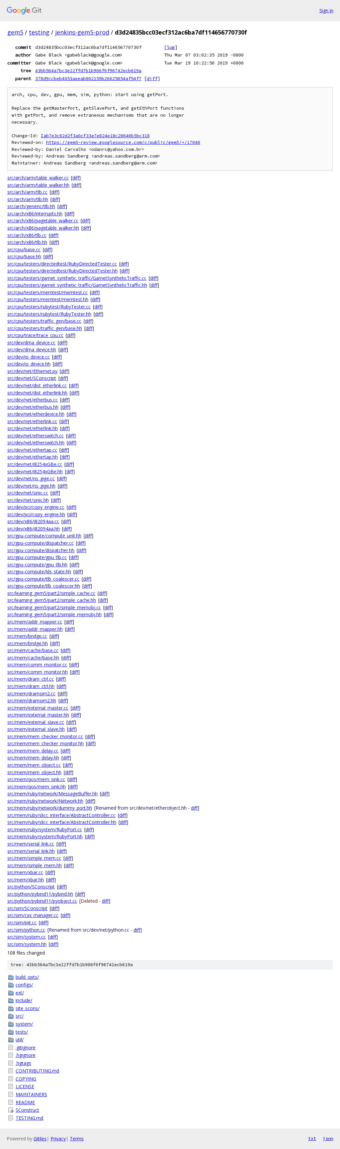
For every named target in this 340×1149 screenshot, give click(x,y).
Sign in (326, 10)
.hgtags (23, 1063)
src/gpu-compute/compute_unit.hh (44, 535)
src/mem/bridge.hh (27, 643)
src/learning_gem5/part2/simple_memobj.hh (54, 614)
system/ (24, 1024)
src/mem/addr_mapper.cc (34, 622)
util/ (20, 1039)
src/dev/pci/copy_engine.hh (36, 514)
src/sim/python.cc (26, 930)
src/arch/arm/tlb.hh (27, 199)
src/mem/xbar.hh (25, 879)
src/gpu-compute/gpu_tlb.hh (37, 564)
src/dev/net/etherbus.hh (32, 407)
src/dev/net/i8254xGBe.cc (34, 464)
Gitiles (40, 1138)
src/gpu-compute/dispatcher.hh (40, 550)
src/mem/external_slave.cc (35, 722)
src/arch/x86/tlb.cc (26, 235)
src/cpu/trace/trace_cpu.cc (35, 335)
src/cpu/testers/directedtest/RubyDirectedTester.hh (62, 271)
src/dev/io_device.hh (28, 364)
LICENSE (25, 1086)
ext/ (20, 992)
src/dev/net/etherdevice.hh (35, 414)
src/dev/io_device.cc (28, 357)
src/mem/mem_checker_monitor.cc (45, 736)
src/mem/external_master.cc (37, 708)
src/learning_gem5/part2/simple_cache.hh (51, 600)
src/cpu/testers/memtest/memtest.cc (47, 292)
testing (39, 32)
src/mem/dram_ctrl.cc (30, 679)
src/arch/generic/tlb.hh (31, 206)
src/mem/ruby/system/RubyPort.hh (45, 836)
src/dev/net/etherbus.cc (32, 400)
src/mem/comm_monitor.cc (37, 664)
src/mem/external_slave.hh (36, 729)
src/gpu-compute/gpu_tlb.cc (37, 557)
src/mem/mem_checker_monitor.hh (45, 743)
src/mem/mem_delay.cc (32, 750)
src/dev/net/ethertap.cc (32, 450)
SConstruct (27, 1110)
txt (312, 1138)
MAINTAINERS (31, 1094)
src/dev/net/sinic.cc (27, 493)
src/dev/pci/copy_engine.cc (35, 507)
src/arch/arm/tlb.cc (27, 192)
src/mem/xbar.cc (25, 872)
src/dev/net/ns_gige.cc (31, 478)
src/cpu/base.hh (24, 256)
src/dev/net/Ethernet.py (32, 371)
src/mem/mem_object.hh (34, 772)
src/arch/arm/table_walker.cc (38, 177)
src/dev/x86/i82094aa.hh (33, 528)
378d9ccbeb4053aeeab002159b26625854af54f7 (88, 78)
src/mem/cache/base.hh (33, 657)
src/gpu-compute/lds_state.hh (39, 571)
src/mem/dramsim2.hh (31, 700)
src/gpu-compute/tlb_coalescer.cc (43, 579)
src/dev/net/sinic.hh (28, 500)
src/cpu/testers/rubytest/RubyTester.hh (49, 314)
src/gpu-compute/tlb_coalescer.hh (43, 586)
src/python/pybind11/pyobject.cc (42, 901)
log (171, 47)
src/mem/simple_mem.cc (34, 858)
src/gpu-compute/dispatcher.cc (40, 543)
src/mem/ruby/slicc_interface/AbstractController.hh (61, 822)
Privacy (58, 1138)
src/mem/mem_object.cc (34, 765)
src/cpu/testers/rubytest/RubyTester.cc (49, 306)
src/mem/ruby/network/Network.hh (45, 801)
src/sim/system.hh (26, 944)
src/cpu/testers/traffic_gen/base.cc (44, 321)
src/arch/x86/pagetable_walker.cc (42, 220)
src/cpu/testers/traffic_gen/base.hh (44, 328)
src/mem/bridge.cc (27, 636)
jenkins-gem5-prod (82, 32)
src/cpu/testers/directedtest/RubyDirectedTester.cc (62, 264)
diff (152, 78)
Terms (77, 1138)
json (328, 1138)
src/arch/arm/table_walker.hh (38, 185)
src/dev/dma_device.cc (31, 342)
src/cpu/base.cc (24, 249)
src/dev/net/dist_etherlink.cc (37, 385)
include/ (24, 1000)
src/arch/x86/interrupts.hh (34, 213)
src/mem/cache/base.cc (32, 650)
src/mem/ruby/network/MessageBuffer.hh (52, 793)
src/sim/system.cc (26, 937)
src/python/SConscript (31, 886)
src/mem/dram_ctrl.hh (30, 686)
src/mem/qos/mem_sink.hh (36, 786)
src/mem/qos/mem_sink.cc (36, 779)
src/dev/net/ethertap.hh (32, 457)
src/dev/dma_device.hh (31, 349)
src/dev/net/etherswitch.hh (35, 442)
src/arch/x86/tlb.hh (27, 242)
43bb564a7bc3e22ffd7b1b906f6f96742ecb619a (88, 70)
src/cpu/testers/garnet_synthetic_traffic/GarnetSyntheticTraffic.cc (76, 278)
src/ (20, 1016)
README (25, 1102)
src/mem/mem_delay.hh (33, 757)
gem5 (15, 32)
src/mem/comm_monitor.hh (37, 672)
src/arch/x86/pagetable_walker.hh (43, 228)
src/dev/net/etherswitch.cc (35, 435)
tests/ (22, 1032)
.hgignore (26, 1055)
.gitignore (26, 1047)
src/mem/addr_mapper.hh (35, 629)
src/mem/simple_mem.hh (34, 865)
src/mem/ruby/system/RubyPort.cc (44, 829)
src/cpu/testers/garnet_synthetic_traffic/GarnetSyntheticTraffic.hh (77, 285)
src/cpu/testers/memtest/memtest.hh (47, 299)
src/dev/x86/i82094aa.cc (33, 521)
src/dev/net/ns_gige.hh (31, 486)
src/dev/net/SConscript (31, 378)
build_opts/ (27, 977)
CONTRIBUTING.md (37, 1071)
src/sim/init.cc (22, 922)
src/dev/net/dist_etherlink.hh (37, 393)
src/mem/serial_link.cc (30, 844)
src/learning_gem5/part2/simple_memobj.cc (54, 607)
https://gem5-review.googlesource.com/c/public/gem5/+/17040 (123, 142)
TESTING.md (29, 1118)
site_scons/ (28, 1008)
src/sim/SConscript (27, 908)
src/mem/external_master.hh (38, 715)
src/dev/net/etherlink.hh (32, 428)
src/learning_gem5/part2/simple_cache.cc (51, 593)
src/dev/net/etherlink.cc (32, 421)
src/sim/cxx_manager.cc (32, 915)
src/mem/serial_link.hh (31, 851)
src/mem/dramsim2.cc (31, 693)
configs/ (24, 984)
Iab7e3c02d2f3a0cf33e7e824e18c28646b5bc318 (95, 136)
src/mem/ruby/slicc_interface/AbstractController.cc (61, 815)
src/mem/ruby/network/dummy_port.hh (49, 808)
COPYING (26, 1079)
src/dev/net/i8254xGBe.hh (35, 471)
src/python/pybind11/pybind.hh (40, 894)
